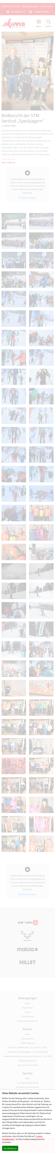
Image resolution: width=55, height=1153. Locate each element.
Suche (48, 26)
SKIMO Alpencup (27, 1043)
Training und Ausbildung (27, 1082)
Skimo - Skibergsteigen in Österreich (15, 23)
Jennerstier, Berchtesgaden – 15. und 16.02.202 (27, 1051)
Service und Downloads (27, 1020)
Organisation (27, 1007)
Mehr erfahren (8, 162)
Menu (38, 26)
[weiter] (41, 71)
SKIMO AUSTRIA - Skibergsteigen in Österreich (27, 6)
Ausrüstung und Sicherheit (27, 1087)
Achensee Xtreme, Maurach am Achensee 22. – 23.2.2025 (27, 1056)
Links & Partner (27, 1016)
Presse (27, 1012)
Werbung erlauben (27, 197)
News (27, 1003)
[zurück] (15, 71)
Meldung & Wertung (27, 1060)
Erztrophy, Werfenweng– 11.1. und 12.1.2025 (28, 1047)
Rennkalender (27, 1038)
